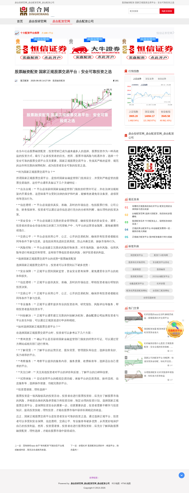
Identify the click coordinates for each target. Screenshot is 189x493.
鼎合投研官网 (38, 21)
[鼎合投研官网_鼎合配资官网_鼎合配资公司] (35, 11)
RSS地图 (116, 483)
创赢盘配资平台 (136, 283)
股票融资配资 (59, 80)
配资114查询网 (161, 255)
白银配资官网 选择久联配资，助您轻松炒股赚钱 (152, 215)
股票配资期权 (137, 276)
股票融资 (161, 269)
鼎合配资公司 (85, 21)
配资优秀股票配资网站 (136, 290)
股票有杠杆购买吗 (136, 262)
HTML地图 (126, 483)
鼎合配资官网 (61, 21)
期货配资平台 (137, 255)
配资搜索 (168, 11)
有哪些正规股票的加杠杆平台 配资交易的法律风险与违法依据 (152, 207)
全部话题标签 (149, 297)
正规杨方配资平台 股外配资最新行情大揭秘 (152, 236)
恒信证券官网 (164, 33)
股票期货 (137, 269)
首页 (20, 21)
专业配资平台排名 (161, 262)
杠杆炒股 (161, 283)
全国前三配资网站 (161, 290)
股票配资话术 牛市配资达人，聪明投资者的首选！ (152, 222)
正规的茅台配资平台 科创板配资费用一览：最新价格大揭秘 (152, 230)
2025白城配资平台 (161, 276)
